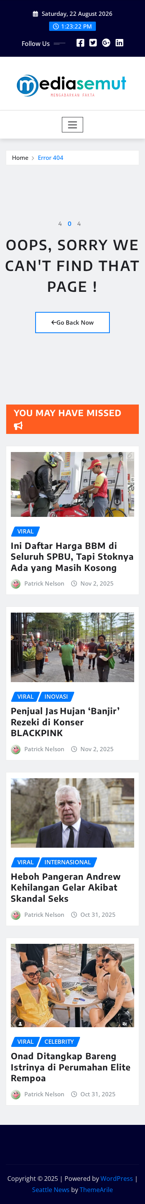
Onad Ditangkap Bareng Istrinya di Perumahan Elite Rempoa (71, 1066)
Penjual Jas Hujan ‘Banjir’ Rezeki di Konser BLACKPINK (65, 721)
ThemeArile (96, 1189)
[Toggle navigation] (72, 124)
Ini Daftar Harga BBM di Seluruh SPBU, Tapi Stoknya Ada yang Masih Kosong (72, 556)
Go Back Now (75, 322)
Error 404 (50, 157)
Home (20, 157)
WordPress (117, 1178)
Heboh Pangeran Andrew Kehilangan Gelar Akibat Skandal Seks (66, 887)
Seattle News (51, 1189)
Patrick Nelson (44, 583)
